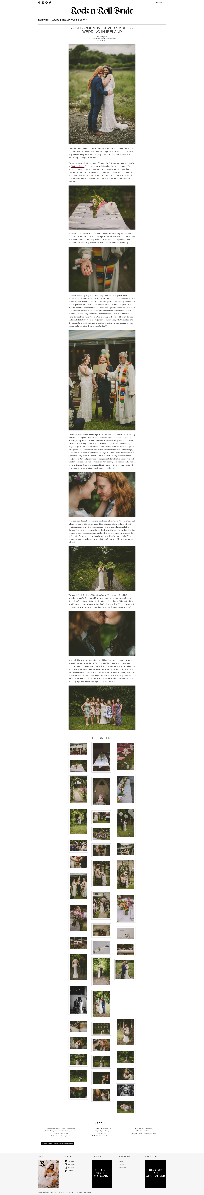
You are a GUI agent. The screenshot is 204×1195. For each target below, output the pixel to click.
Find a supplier (69, 20)
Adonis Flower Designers (147, 1133)
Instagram (71, 1164)
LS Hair (104, 1133)
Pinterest (71, 1168)
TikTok (70, 1171)
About (121, 1161)
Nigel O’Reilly (104, 1131)
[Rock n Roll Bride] (102, 10)
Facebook (71, 1161)
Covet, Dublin (66, 1136)
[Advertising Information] (155, 1174)
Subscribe (159, 3)
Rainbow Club (107, 1128)
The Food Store (145, 1131)
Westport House (77, 166)
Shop (82, 20)
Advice (55, 20)
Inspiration (43, 20)
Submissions (123, 1168)
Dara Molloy (64, 1133)
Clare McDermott (105, 1136)
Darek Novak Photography (105, 38)
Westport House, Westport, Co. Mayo (63, 1131)
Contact (121, 1164)
